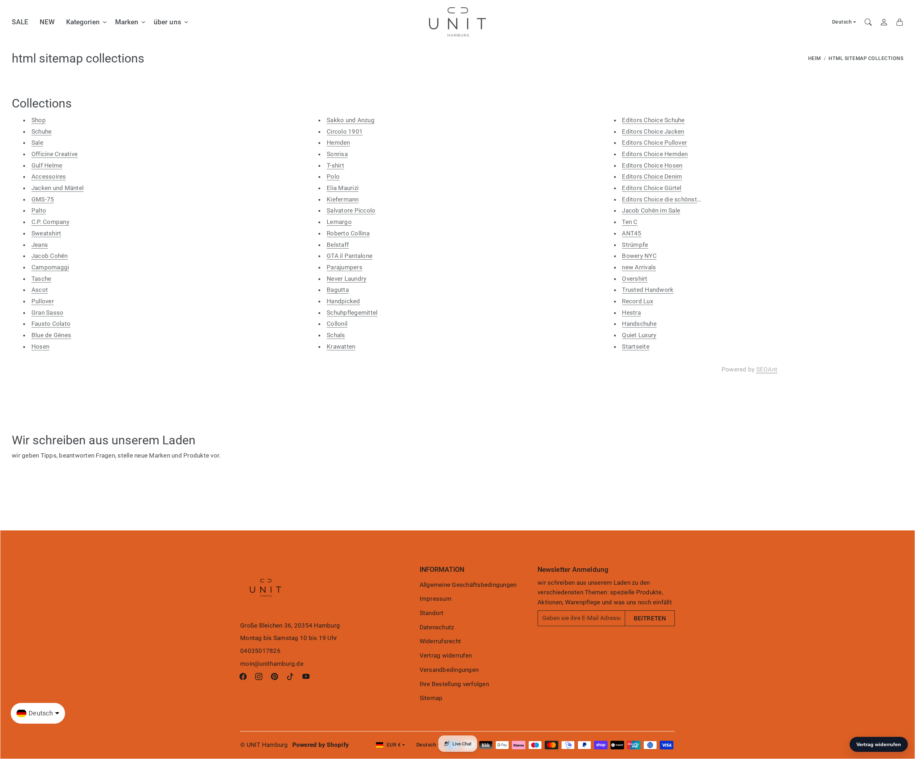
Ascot (39, 289)
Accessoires (48, 176)
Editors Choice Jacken (653, 131)
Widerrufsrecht (440, 641)
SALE (20, 22)
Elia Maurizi (342, 187)
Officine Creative (54, 154)
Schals (336, 335)
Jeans (39, 244)
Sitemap (431, 697)
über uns (167, 22)
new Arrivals (639, 267)
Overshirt (634, 278)
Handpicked (343, 301)
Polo (333, 176)
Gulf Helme (47, 165)
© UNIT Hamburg (264, 744)
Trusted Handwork (647, 289)
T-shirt (335, 165)
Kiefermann (343, 199)
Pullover (42, 301)
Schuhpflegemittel (352, 312)
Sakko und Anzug (351, 120)
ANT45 (631, 233)
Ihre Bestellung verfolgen (454, 684)
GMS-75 (42, 199)
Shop (38, 120)
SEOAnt (767, 369)
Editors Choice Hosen (652, 165)
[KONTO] (884, 22)
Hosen (40, 346)
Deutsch (842, 22)
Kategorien (83, 22)
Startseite (635, 346)
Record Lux (637, 301)
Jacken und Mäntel (57, 187)
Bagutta (338, 289)
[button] (243, 676)
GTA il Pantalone (349, 255)
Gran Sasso (47, 312)
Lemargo (339, 221)
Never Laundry (346, 278)
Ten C (629, 221)
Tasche (41, 278)
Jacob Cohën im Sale (651, 210)
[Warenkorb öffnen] (899, 22)
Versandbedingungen (449, 669)
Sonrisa (337, 154)
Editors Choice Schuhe (653, 120)
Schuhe (41, 131)
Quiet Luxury (639, 335)
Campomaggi (50, 267)
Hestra (631, 312)
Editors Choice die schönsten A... (667, 199)
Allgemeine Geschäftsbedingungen (468, 584)
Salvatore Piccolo (351, 210)
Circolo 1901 (345, 131)
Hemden (338, 142)
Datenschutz (437, 627)
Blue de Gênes (51, 335)
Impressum (435, 598)
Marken (127, 22)
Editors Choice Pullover (654, 142)
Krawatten (341, 346)
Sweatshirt (46, 233)
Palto (38, 210)
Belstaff (338, 244)
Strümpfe (635, 244)
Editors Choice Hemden (655, 154)
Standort (432, 612)
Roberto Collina (348, 233)
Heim (814, 58)
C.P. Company (50, 221)
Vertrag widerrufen (446, 655)
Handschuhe (639, 323)
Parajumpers (344, 267)
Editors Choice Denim (652, 176)
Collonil (337, 323)
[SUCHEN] (868, 22)
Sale (37, 142)
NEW (47, 22)
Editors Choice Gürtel (651, 187)
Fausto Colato (50, 323)
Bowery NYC (639, 255)
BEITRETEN (650, 618)
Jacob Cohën (49, 255)
